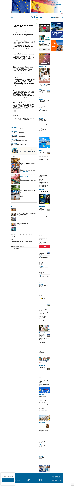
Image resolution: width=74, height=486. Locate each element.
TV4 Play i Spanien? (15, 248)
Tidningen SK (43, 66)
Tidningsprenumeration (16, 480)
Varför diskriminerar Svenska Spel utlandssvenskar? (21, 241)
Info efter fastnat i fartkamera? (17, 239)
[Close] (14, 474)
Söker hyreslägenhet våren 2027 (17, 246)
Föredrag (28, 479)
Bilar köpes (13, 236)
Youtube (40, 480)
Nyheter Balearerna (47, 485)
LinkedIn (40, 479)
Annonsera (28, 480)
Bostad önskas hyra (15, 244)
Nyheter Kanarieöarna (53, 485)
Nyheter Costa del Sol (25, 485)
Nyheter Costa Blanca (39, 485)
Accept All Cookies (8, 478)
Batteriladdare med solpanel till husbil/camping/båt (21, 234)
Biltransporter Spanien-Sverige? (17, 249)
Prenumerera (52, 17)
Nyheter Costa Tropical (32, 485)
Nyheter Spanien (18, 485)
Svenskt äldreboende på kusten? (17, 238)
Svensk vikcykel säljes (15, 243)
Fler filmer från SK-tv (42, 32)
